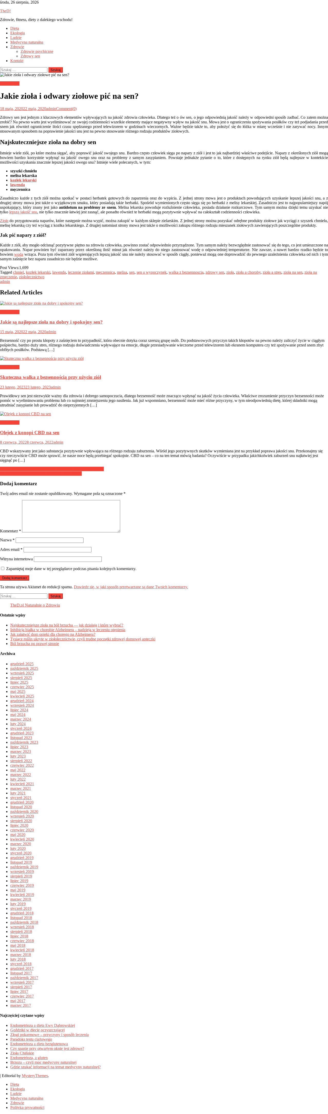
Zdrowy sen (30, 56)
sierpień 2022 (21, 761)
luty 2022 (18, 779)
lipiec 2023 (19, 747)
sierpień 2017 (21, 987)
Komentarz (10, 531)
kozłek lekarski (38, 272)
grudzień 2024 (22, 701)
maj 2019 (17, 890)
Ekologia (17, 33)
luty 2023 (18, 756)
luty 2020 (18, 848)
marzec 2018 (20, 954)
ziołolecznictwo (31, 277)
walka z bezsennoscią (186, 272)
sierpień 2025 (21, 677)
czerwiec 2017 (22, 996)
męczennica (105, 272)
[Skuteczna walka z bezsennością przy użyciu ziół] (164, 358)
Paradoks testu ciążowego (31, 1039)
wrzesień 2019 (22, 871)
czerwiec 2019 (22, 885)
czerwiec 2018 (22, 941)
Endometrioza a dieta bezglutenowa (39, 1044)
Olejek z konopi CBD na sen (29, 432)
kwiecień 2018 (22, 950)
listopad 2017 (21, 973)
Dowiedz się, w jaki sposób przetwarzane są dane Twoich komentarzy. (131, 587)
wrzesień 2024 (22, 705)
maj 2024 (17, 714)
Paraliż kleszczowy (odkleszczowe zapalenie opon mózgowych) (52, 469)
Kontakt (16, 60)
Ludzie (16, 37)
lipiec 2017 (19, 991)
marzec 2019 (20, 899)
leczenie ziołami (81, 272)
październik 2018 (24, 922)
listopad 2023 (21, 737)
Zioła (4, 220)
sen (132, 272)
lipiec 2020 (19, 825)
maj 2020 (17, 834)
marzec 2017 (20, 1005)
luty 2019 (18, 904)
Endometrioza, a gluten (29, 1058)
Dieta (14, 28)
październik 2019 (24, 867)
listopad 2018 (21, 918)
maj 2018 (17, 945)
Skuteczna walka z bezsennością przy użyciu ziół (50, 377)
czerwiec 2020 (22, 830)
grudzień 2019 (22, 858)
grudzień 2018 (22, 913)
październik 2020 (24, 811)
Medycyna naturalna (26, 42)
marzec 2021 (20, 788)
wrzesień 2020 (22, 816)
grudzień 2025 (22, 664)
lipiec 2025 (19, 682)
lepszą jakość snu (23, 212)
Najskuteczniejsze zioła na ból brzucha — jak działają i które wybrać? (66, 625)
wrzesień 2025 (22, 673)
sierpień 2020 (21, 821)
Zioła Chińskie (22, 1053)
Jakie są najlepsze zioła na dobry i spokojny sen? (51, 322)
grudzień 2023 (22, 733)
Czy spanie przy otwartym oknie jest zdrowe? (47, 1048)
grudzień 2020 (22, 802)
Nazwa (7, 540)
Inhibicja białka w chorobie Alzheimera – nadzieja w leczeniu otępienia (67, 630)
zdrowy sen (215, 272)
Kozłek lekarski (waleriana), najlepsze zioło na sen (41, 473)
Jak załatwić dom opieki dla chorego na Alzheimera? (52, 634)
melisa (122, 272)
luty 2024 (18, 724)
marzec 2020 (20, 844)
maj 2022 (17, 770)
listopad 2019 (21, 862)
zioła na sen (292, 272)
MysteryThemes (35, 1075)
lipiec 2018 (19, 936)
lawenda (17, 185)
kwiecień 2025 (22, 696)
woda (18, 254)
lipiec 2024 (19, 710)
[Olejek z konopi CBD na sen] (164, 414)
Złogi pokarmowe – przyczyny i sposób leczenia (49, 1034)
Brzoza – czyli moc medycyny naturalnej (43, 1062)
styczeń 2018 (21, 964)
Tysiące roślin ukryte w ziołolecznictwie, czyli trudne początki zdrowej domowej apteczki (82, 639)
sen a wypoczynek (152, 272)
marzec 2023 (20, 751)
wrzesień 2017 (22, 982)
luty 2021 (18, 793)
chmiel (18, 272)
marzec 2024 (20, 719)
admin (51, 108)
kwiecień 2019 (22, 894)
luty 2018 (18, 959)
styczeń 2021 (21, 797)
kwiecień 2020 (22, 839)
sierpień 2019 (21, 876)
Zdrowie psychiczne (36, 51)
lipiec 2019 (19, 881)
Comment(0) (66, 108)
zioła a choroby (248, 272)
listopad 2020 (21, 807)
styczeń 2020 (21, 853)
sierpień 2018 (21, 931)
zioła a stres (272, 272)
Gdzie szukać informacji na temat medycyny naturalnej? (55, 1067)
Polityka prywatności (27, 1107)
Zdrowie (17, 47)
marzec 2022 (20, 774)
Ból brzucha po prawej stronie (34, 643)
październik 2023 (24, 742)
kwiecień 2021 (22, 784)
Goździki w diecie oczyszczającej (37, 1030)
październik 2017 (24, 978)
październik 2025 (24, 668)
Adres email (11, 549)
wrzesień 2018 (22, 927)
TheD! (5, 11)
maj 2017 (17, 1001)
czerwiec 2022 (22, 765)
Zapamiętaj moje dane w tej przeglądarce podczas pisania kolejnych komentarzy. (71, 568)
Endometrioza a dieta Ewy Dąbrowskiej (42, 1025)
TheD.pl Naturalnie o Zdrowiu (35, 605)
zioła (230, 272)
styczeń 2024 (21, 728)
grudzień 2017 (22, 968)
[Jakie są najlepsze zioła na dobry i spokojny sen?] (164, 303)
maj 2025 (17, 691)
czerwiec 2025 (22, 687)
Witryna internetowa (16, 559)
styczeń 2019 (21, 908)
